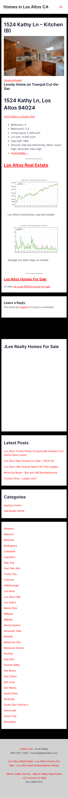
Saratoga (9, 699)
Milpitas (8, 619)
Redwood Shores (14, 648)
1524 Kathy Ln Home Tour (19, 116)
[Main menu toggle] (61, 7)
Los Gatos (10, 602)
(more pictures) (13, 80)
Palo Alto (9, 659)
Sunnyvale (10, 710)
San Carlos (10, 676)
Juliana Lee (26, 748)
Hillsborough (11, 585)
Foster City (10, 574)
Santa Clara (10, 693)
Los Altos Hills (12, 596)
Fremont (9, 579)
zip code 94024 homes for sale (31, 286)
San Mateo (10, 687)
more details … (19, 153)
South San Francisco (16, 704)
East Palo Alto (12, 568)
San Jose (9, 682)
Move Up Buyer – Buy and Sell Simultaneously (30, 472)
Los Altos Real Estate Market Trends (37, 765)
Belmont (9, 534)
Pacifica (8, 653)
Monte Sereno (12, 625)
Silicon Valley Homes (18, 774)
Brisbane (9, 540)
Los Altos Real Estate (26, 165)
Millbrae (8, 613)
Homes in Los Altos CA (25, 6)
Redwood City (12, 642)
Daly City (9, 562)
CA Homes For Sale (34, 777)
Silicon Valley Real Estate (47, 774)
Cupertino (10, 557)
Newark (8, 636)
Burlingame (10, 545)
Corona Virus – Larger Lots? (20, 478)
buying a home (12, 505)
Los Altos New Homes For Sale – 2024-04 (29, 460)
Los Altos (9, 591)
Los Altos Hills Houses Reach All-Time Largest (31, 466)
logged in (24, 307)
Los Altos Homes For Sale (25, 279)
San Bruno (10, 670)
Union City (10, 716)
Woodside (10, 721)
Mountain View (12, 631)
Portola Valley (12, 664)
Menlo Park (10, 608)
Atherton (9, 528)
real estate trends (14, 510)
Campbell (9, 551)
